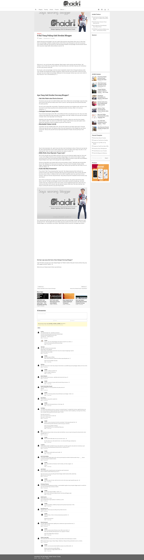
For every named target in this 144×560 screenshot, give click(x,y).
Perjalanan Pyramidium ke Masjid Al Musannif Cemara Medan (103, 97)
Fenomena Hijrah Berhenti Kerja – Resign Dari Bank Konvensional (102, 78)
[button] (35, 9)
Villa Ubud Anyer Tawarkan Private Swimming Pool (99, 22)
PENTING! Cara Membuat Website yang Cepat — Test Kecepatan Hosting (42, 302)
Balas (42, 337)
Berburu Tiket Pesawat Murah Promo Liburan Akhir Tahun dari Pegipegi (103, 109)
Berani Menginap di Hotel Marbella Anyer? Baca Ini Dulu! (100, 26)
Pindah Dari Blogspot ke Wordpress (100, 153)
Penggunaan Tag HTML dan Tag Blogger (99, 143)
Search (106, 158)
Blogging (40, 9)
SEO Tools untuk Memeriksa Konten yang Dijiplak (55, 301)
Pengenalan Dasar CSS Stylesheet (100, 148)
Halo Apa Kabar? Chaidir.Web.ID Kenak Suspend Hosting (81, 301)
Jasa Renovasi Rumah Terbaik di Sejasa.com (103, 127)
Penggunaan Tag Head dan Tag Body (100, 140)
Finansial (57, 9)
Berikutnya (84, 286)
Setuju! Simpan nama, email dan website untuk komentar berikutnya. (51, 324)
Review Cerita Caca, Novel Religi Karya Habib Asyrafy (102, 103)
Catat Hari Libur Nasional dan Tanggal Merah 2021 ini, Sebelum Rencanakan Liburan (100, 18)
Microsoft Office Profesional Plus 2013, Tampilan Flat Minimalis (103, 116)
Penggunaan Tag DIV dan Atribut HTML (101, 146)
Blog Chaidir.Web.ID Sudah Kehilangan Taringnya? (68, 301)
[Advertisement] (62, 56)
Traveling (46, 9)
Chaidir (40, 38)
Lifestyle (51, 9)
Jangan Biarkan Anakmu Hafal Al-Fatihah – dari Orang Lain (103, 91)
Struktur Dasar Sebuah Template (99, 138)
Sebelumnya (41, 286)
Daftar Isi (62, 9)
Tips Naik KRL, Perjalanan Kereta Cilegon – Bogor (102, 122)
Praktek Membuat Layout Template (100, 150)
